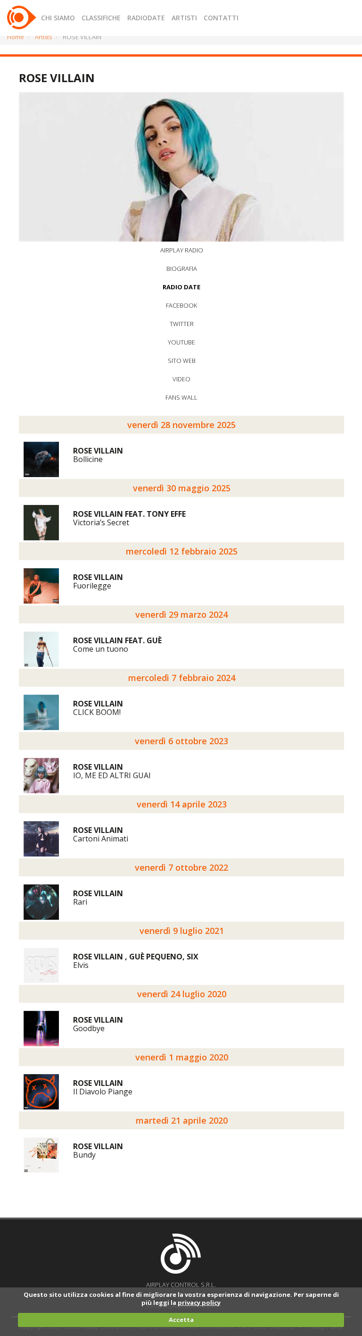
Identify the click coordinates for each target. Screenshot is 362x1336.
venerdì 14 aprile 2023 (182, 804)
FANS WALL (181, 397)
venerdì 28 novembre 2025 (181, 424)
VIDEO (181, 379)
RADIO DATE (181, 287)
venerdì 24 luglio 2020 (181, 994)
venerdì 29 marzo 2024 (181, 614)
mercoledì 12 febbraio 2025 (182, 551)
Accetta (181, 1319)
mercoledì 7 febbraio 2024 (181, 677)
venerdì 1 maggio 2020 (181, 1057)
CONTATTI (221, 17)
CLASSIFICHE (101, 17)
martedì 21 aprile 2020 (182, 1120)
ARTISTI (184, 17)
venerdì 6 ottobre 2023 (181, 741)
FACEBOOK (181, 305)
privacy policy (199, 1302)
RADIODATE (146, 17)
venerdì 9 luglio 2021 (182, 930)
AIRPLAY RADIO (181, 250)
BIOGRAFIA (181, 268)
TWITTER (182, 323)
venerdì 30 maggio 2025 (181, 488)
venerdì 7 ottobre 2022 (181, 867)
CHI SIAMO (58, 17)
